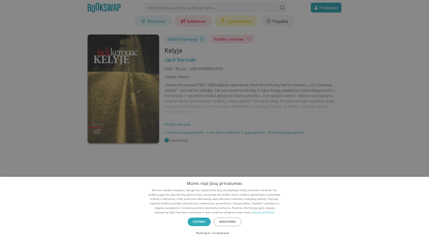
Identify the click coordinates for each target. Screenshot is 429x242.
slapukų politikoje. (263, 212)
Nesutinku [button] (227, 222)
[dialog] (214, 209)
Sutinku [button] (199, 222)
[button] (214, 233)
